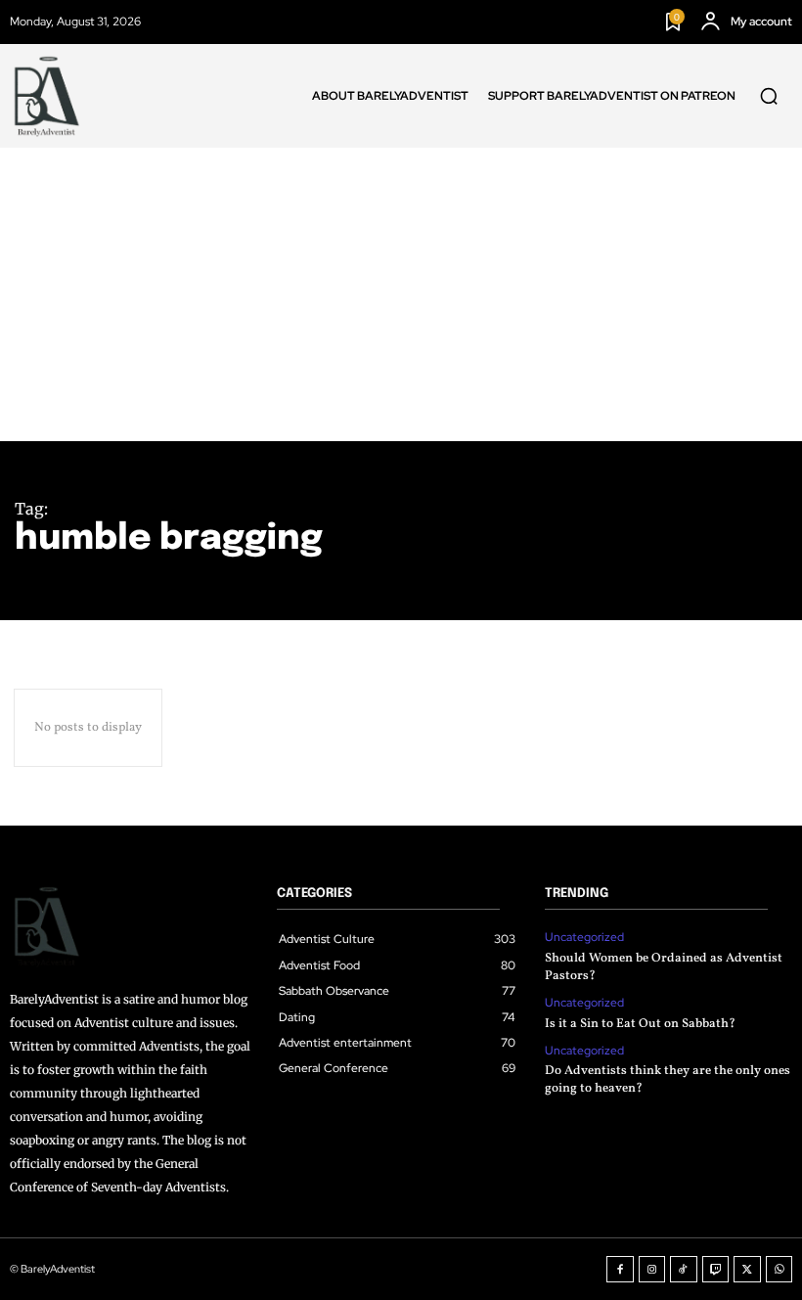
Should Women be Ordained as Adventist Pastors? (663, 967)
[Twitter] (747, 1269)
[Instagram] (652, 1269)
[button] (768, 95)
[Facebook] (620, 1269)
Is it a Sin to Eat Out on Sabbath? (640, 1024)
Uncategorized (584, 937)
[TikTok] (683, 1269)
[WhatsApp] (779, 1269)
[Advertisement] (401, 294)
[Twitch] (716, 1269)
